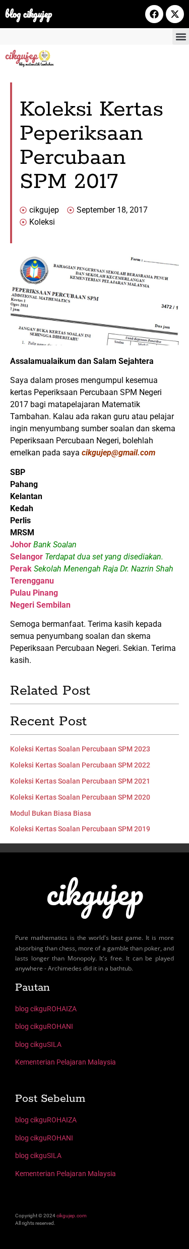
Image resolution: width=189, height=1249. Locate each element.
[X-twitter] (175, 14)
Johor (20, 544)
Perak (21, 568)
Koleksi (42, 222)
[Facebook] (154, 14)
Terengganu (32, 581)
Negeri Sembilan (40, 605)
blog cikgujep (28, 14)
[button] (180, 36)
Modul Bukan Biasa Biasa (50, 813)
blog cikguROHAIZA (46, 1009)
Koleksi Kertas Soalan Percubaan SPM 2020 (80, 797)
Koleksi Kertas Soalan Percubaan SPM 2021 (80, 781)
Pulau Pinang (34, 593)
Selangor (26, 556)
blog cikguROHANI (44, 1026)
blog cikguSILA (38, 1044)
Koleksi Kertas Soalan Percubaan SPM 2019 (80, 829)
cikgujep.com (71, 1215)
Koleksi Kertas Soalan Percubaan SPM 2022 (80, 765)
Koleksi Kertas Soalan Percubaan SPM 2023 (80, 749)
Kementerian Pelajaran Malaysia (65, 1062)
